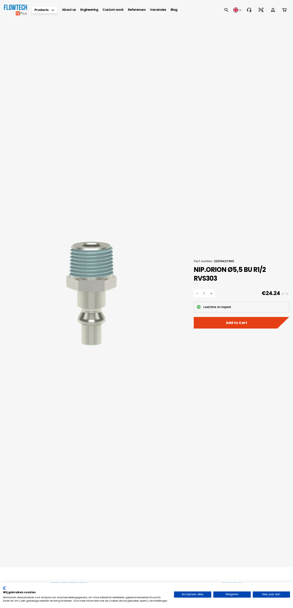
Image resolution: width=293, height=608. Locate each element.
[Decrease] (197, 293)
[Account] (273, 10)
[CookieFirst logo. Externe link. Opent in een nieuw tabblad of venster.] (4, 588)
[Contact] (249, 10)
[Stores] (238, 10)
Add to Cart (236, 322)
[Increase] (211, 293)
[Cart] (284, 10)
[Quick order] (261, 10)
